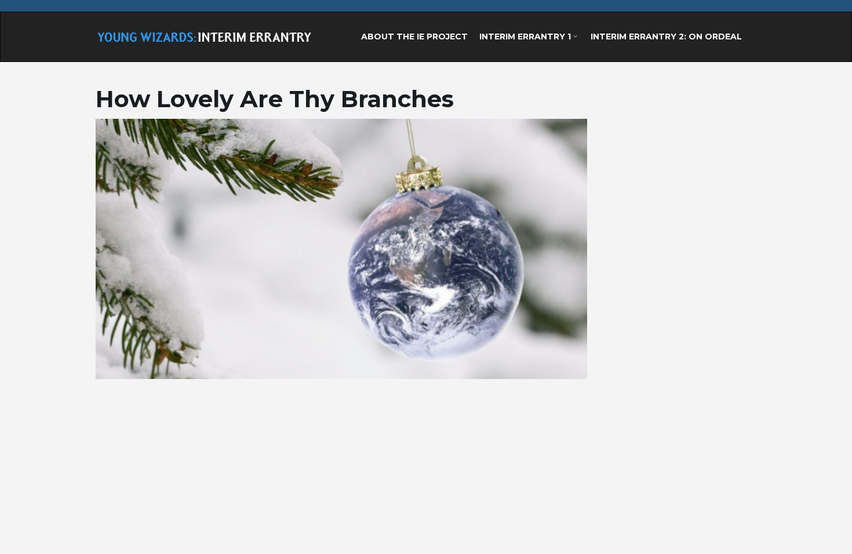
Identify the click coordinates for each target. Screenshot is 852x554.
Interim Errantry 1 (526, 36)
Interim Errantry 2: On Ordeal (666, 36)
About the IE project (414, 36)
